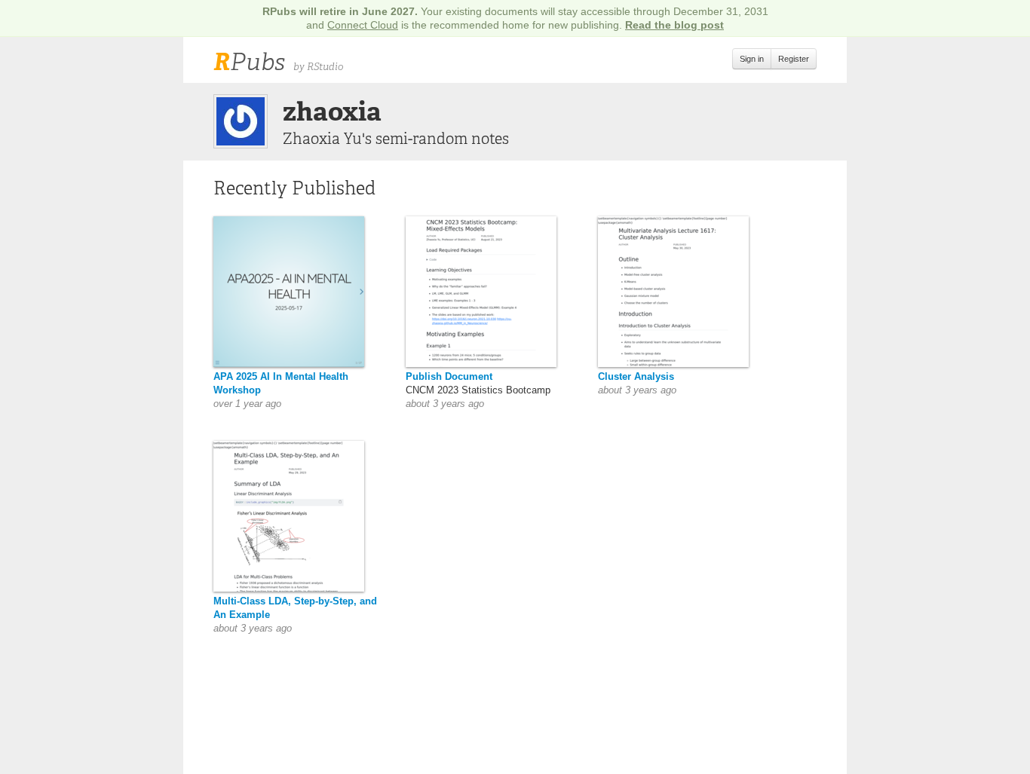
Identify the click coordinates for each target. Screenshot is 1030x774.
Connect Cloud (362, 25)
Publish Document (449, 376)
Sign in (752, 58)
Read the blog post (674, 25)
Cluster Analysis (636, 376)
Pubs (249, 62)
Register (793, 58)
